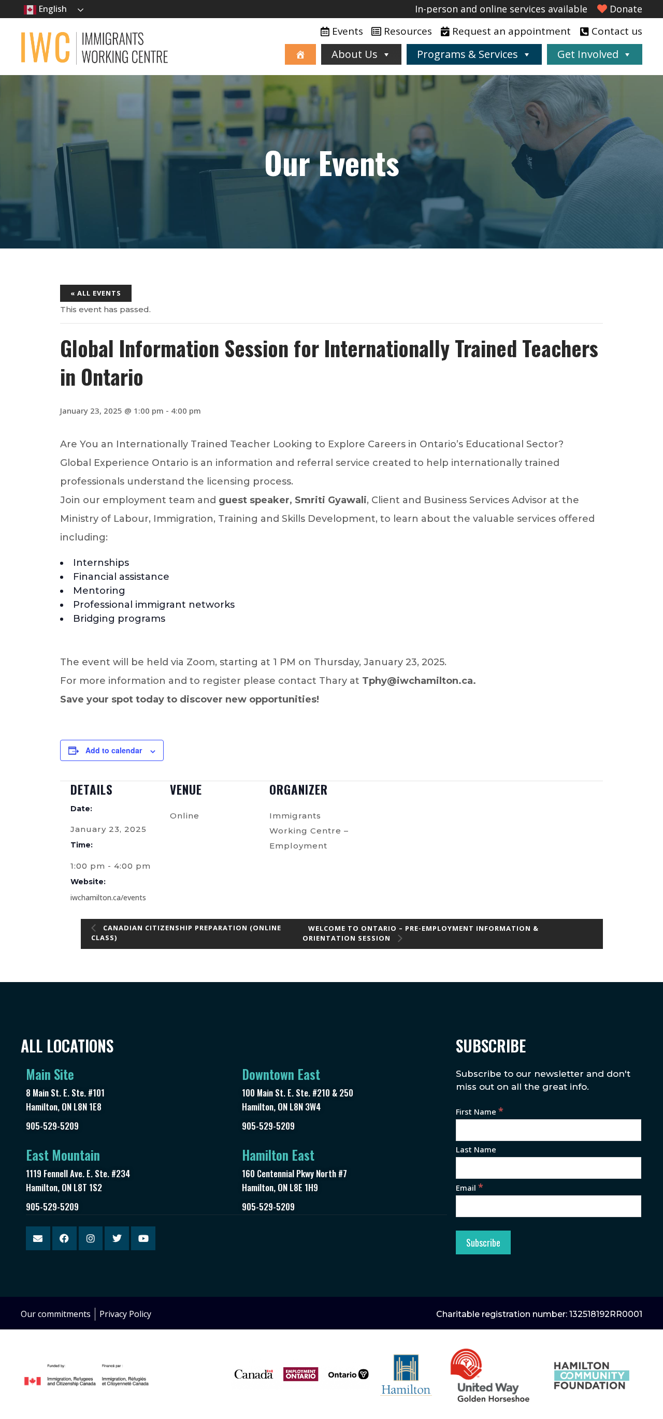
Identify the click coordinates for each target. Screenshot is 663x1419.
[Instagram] (91, 1238)
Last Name (476, 1149)
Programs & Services (467, 54)
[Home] (300, 54)
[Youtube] (143, 1238)
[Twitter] (117, 1238)
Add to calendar (113, 750)
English (51, 8)
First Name (479, 1111)
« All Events (95, 293)
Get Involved (587, 54)
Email (469, 1187)
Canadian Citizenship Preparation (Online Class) (186, 932)
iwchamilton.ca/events (108, 897)
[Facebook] (64, 1238)
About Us (355, 54)
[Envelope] (38, 1238)
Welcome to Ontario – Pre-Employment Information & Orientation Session (420, 933)
